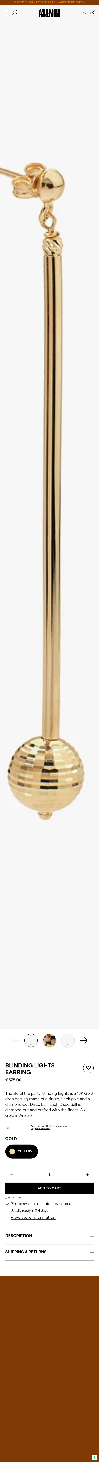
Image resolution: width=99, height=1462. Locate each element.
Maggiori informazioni (40, 1129)
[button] (15, 12)
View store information (33, 1218)
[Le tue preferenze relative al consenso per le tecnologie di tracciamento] (94, 1457)
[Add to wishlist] (88, 1068)
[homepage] (49, 13)
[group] (31, 1040)
